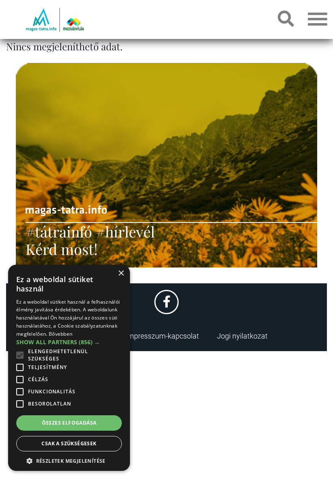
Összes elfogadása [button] (69, 422)
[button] (69, 460)
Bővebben (60, 333)
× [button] (121, 273)
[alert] (69, 368)
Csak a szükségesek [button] (68, 443)
